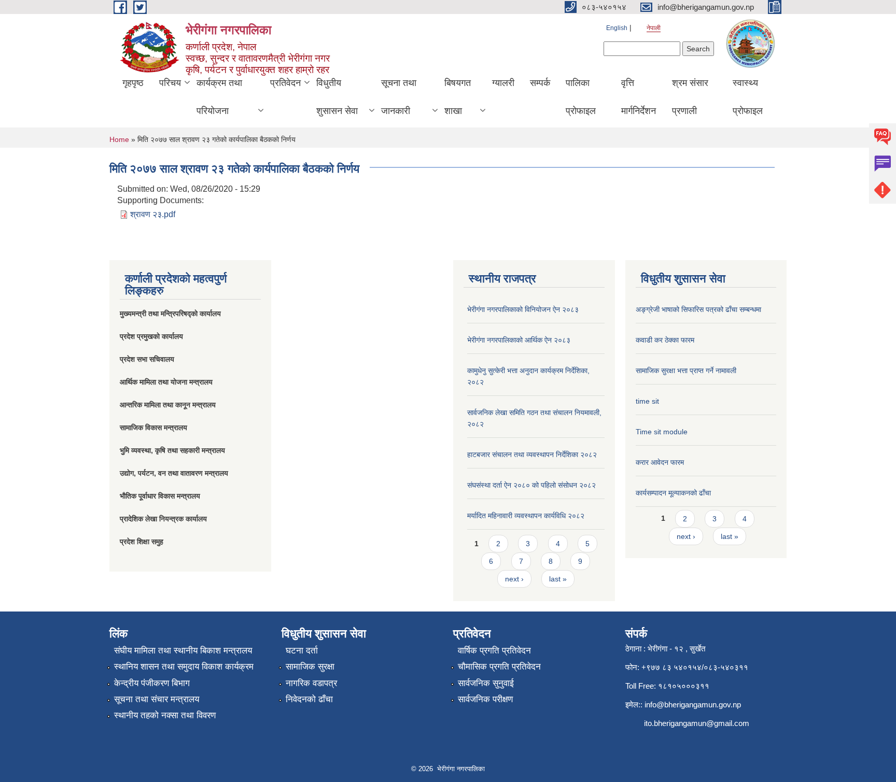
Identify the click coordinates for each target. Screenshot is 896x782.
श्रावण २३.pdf (152, 214)
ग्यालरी (503, 83)
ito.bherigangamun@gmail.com (696, 723)
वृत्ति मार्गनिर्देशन (638, 97)
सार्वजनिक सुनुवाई (486, 683)
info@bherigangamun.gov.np (693, 704)
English (616, 28)
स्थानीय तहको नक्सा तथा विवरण (165, 715)
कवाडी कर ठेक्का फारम (665, 340)
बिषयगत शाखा (457, 97)
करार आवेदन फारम (660, 462)
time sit (647, 401)
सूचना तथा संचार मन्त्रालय (156, 699)
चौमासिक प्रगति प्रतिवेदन (499, 667)
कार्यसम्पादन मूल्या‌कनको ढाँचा (673, 493)
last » (558, 579)
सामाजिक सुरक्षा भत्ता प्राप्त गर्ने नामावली (686, 370)
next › (514, 579)
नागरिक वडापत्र (311, 683)
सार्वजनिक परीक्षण (485, 699)
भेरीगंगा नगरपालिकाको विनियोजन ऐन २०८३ (523, 309)
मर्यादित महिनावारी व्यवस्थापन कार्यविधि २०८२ (525, 515)
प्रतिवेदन (285, 83)
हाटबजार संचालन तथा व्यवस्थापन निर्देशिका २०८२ (532, 454)
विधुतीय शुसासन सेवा (337, 97)
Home (119, 139)
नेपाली (654, 28)
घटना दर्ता (302, 651)
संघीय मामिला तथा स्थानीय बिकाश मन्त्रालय (183, 651)
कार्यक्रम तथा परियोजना (219, 97)
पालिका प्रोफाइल (581, 97)
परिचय (170, 83)
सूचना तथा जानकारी (398, 97)
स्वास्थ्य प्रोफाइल (748, 97)
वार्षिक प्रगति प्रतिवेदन (494, 651)
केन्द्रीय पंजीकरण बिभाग (152, 683)
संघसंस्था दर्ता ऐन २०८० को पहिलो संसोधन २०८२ (531, 485)
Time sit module (662, 432)
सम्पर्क (540, 83)
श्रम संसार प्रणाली (690, 97)
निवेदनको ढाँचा (309, 699)
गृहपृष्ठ (133, 83)
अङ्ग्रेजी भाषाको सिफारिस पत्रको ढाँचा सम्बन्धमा (698, 309)
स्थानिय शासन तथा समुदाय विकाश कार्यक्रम (184, 667)
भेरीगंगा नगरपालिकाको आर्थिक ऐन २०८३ (518, 340)
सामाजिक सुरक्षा (310, 667)
